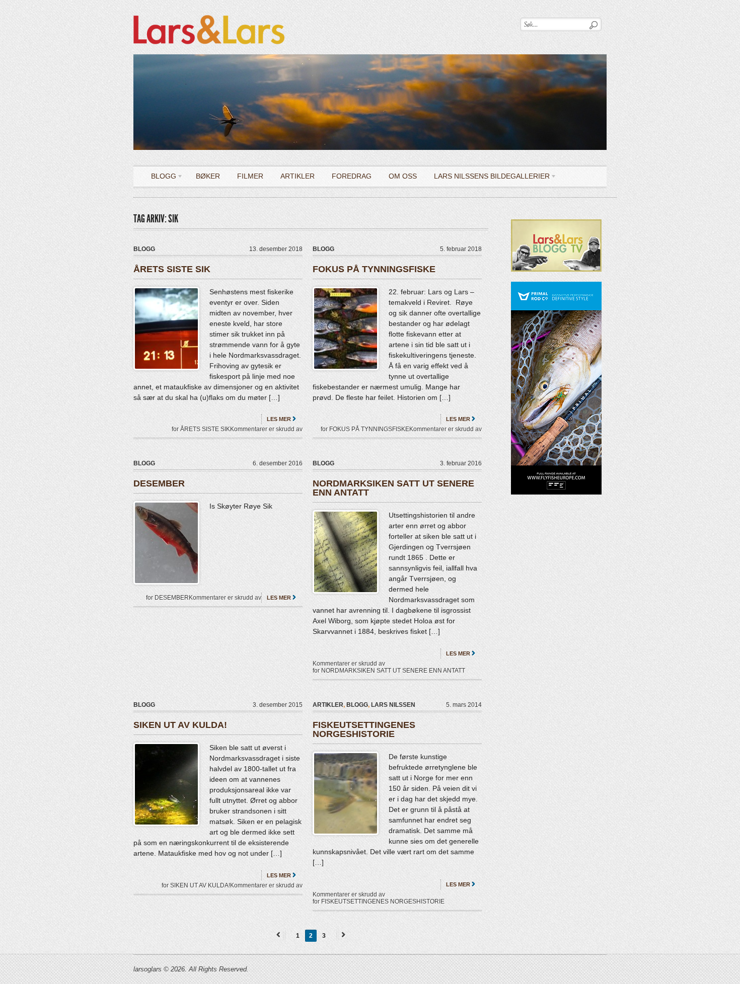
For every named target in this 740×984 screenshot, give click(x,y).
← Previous (279, 934)
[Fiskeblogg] (208, 13)
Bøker (208, 176)
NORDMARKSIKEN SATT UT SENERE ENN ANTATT (393, 488)
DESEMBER (159, 483)
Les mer (279, 419)
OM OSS (403, 176)
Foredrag (352, 176)
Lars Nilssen (393, 704)
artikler (328, 704)
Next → (341, 934)
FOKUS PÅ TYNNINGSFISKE (374, 269)
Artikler (297, 176)
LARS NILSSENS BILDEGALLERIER (488, 178)
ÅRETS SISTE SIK (171, 269)
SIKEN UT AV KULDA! (180, 725)
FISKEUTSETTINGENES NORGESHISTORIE (364, 729)
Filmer (250, 176)
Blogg (159, 178)
